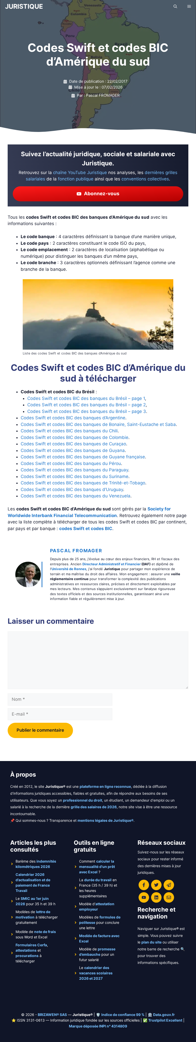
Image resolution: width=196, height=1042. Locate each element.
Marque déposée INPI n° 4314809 (98, 1026)
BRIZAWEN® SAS (52, 1014)
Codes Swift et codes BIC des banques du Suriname (74, 476)
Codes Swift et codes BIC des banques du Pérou (71, 463)
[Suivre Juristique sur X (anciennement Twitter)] (156, 885)
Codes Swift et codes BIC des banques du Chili (69, 430)
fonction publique (75, 178)
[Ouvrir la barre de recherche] (175, 6)
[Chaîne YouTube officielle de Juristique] (144, 897)
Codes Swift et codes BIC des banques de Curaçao (73, 443)
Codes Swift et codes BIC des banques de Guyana (73, 450)
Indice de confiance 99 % (122, 1014)
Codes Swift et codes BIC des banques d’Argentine (73, 417)
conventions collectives (145, 178)
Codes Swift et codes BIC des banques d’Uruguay (72, 489)
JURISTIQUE (24, 6)
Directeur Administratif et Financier (111, 564)
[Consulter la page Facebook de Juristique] (144, 885)
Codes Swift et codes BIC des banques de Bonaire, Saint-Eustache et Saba (98, 424)
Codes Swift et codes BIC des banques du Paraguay (74, 469)
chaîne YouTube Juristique (80, 172)
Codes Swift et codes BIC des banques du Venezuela (75, 495)
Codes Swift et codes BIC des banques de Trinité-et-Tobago (83, 482)
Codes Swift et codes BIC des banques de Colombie (74, 437)
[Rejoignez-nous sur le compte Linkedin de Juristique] (156, 897)
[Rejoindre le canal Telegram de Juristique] (169, 885)
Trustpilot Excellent (165, 1020)
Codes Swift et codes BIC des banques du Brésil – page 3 (86, 411)
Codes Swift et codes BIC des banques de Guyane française (83, 456)
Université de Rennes (69, 569)
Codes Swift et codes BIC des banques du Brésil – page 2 (86, 404)
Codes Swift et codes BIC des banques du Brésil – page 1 (86, 398)
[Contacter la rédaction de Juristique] (169, 897)
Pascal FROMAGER (76, 550)
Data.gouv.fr (164, 1014)
